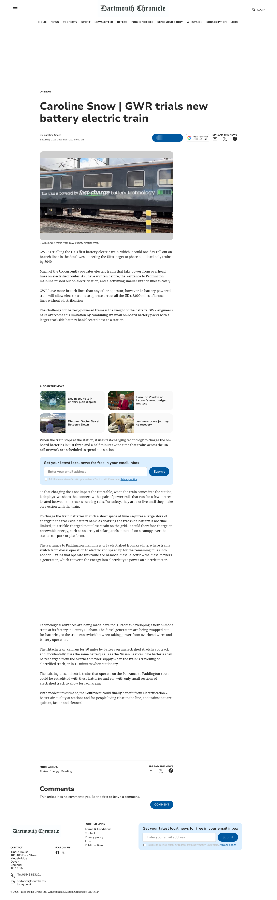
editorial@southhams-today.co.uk (32, 883)
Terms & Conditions (98, 829)
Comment (161, 805)
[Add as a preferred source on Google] (197, 137)
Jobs (88, 841)
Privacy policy (94, 837)
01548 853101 (31, 875)
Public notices (94, 845)
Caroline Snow (52, 135)
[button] (15, 9)
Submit (159, 471)
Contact (90, 833)
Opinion (45, 91)
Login (261, 9)
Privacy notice (129, 479)
